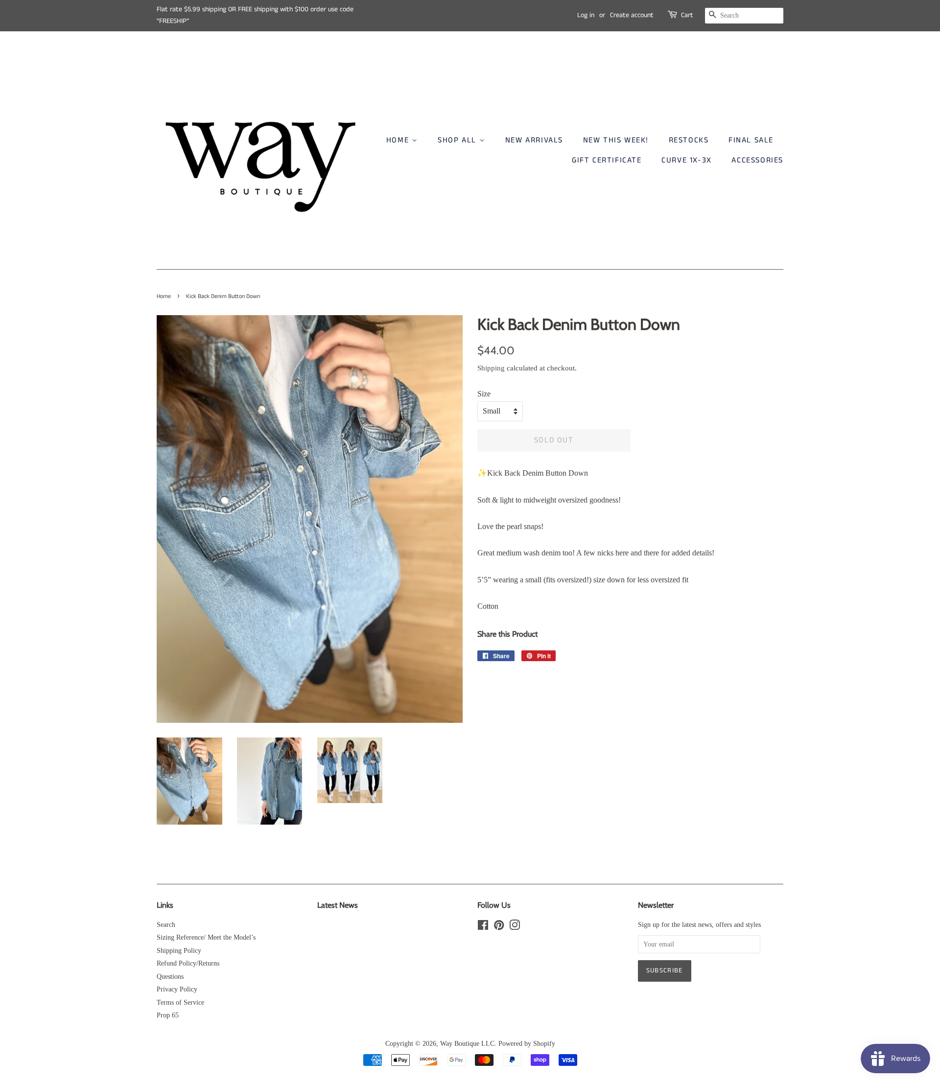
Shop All (458, 140)
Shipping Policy (179, 950)
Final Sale (751, 140)
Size (484, 394)
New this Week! (616, 140)
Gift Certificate (607, 160)
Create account (632, 15)
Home (399, 140)
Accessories (757, 160)
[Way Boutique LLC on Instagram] (514, 927)
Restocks (689, 140)
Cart (687, 15)
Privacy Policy (177, 989)
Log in (585, 15)
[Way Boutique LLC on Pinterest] (499, 927)
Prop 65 (168, 1015)
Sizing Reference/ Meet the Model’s (206, 937)
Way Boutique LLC (467, 1043)
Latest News (337, 905)
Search (166, 924)
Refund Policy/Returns (188, 963)
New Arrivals (534, 140)
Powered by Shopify (526, 1043)
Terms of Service (180, 1002)
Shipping (491, 368)
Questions (170, 976)
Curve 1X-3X (686, 160)
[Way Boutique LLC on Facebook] (483, 927)
